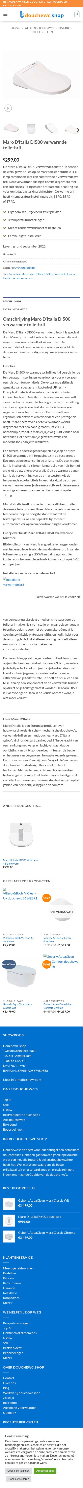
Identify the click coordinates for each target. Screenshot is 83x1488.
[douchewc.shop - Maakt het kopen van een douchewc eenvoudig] (41, 14)
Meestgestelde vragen (18, 1268)
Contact (8, 1378)
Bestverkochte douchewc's (21, 1114)
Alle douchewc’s (39, 28)
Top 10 (7, 1099)
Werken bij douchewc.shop (21, 1393)
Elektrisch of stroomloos (20, 1333)
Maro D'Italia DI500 (40, 273)
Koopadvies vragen (16, 1323)
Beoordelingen (13, 1129)
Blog (6, 1388)
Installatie (10, 1293)
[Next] (73, 77)
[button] (5, 14)
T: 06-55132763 (14, 1060)
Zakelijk (8, 1397)
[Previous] (9, 77)
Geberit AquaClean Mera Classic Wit (17, 1006)
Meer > (8, 1303)
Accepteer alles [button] (45, 1470)
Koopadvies (11, 1298)
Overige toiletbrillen (51, 30)
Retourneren (12, 1283)
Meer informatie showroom (22, 1079)
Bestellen (9, 1273)
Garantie (9, 1288)
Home (16, 28)
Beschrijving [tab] (12, 301)
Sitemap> (9, 1412)
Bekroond (10, 1124)
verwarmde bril (60, 273)
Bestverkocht (12, 1348)
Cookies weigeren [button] (18, 1478)
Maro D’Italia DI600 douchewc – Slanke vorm (21, 862)
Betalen (8, 1278)
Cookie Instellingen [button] (18, 1470)
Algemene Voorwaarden (19, 1407)
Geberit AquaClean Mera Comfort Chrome (58, 1006)
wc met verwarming (23, 277)
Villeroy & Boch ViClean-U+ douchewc (19, 939)
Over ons (9, 1383)
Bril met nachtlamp (18, 273)
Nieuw (7, 1109)
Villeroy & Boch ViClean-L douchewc (58, 939)
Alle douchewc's (14, 1119)
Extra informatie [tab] (15, 309)
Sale (6, 1104)
